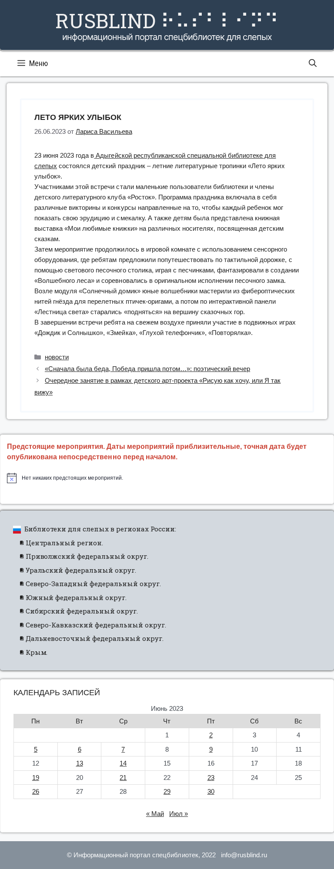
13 (79, 763)
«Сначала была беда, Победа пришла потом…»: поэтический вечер (147, 368)
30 (210, 791)
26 (35, 791)
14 (123, 763)
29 (167, 791)
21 (123, 777)
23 (210, 777)
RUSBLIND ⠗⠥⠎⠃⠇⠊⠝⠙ (167, 20)
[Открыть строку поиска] (312, 63)
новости (57, 357)
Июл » (178, 813)
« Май (155, 813)
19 (35, 777)
